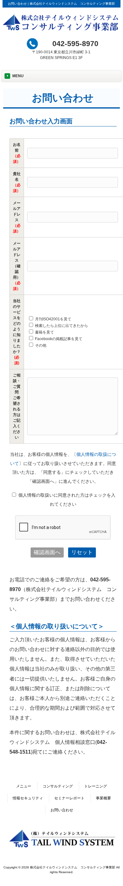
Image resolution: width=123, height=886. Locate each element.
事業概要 (103, 798)
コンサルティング (58, 786)
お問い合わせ (61, 810)
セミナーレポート (69, 798)
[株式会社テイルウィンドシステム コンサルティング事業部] (61, 30)
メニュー (23, 786)
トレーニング (95, 786)
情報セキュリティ (28, 798)
